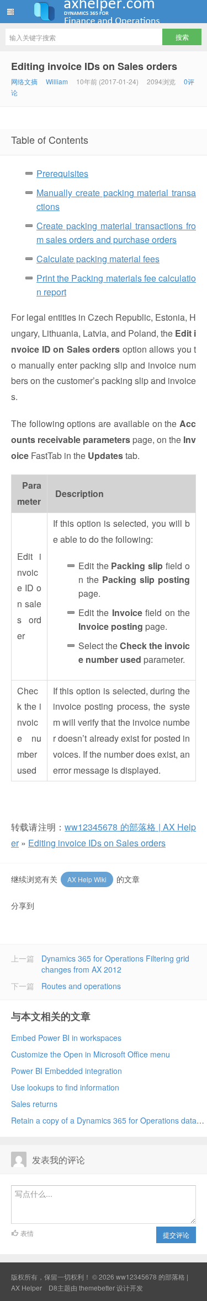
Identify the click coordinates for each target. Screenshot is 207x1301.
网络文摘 (24, 81)
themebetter (97, 1287)
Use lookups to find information (65, 1087)
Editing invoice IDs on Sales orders (94, 66)
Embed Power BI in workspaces (66, 1037)
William (57, 81)
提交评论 (176, 1234)
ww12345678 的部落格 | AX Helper (103, 11)
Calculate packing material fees (98, 258)
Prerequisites (62, 173)
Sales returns (34, 1103)
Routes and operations (81, 985)
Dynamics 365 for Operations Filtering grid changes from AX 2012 (115, 964)
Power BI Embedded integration (66, 1070)
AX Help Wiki (87, 879)
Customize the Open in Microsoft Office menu (90, 1054)
